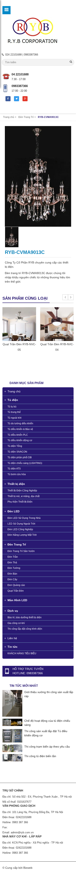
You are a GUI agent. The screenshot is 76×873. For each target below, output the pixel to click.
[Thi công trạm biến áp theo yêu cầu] (12, 748)
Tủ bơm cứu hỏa (16, 474)
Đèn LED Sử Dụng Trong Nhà (24, 518)
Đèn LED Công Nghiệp (20, 529)
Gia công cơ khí (16, 623)
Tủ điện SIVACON (17, 451)
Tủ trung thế (14, 412)
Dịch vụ (12, 610)
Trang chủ (8, 117)
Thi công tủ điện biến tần (40, 756)
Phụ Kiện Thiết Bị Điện (19, 501)
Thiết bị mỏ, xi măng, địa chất (23, 496)
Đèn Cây (12, 579)
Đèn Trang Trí (26, 117)
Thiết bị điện (16, 483)
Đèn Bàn (12, 573)
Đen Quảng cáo (16, 585)
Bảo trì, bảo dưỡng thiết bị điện (24, 617)
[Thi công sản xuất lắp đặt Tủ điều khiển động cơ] (12, 735)
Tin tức (12, 646)
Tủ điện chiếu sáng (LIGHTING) (24, 463)
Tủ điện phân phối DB (19, 457)
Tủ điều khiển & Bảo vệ (20, 429)
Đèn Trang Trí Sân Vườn (21, 551)
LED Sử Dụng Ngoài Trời (21, 523)
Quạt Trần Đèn (15, 590)
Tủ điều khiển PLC (17, 434)
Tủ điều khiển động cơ (19, 440)
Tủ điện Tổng (14, 446)
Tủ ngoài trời (14, 417)
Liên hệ (12, 638)
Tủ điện (12, 400)
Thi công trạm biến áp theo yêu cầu (47, 746)
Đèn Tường (13, 568)
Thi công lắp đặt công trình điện (24, 628)
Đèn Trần (12, 556)
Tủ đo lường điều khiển (20, 423)
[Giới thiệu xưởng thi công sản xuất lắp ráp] (12, 703)
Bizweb (27, 867)
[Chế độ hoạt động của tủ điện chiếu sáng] (12, 722)
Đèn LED (13, 511)
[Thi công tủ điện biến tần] (12, 757)
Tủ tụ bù (11, 406)
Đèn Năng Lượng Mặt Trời (22, 534)
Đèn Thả (12, 562)
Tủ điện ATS (14, 468)
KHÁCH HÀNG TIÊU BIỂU (21, 653)
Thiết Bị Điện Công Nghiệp (22, 490)
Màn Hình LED (17, 600)
